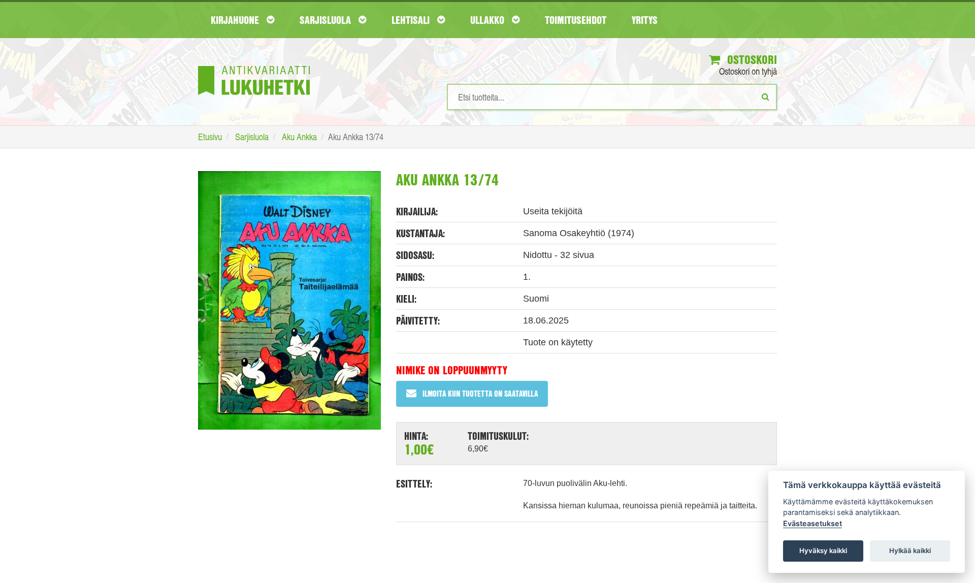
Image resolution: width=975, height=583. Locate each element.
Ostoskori (750, 59)
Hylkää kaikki (910, 550)
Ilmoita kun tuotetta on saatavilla (480, 393)
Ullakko (488, 19)
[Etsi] (765, 96)
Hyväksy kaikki (823, 550)
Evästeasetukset (812, 523)
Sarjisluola (326, 19)
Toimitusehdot (575, 19)
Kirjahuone (236, 19)
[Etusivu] (254, 65)
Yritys (645, 19)
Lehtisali (412, 19)
